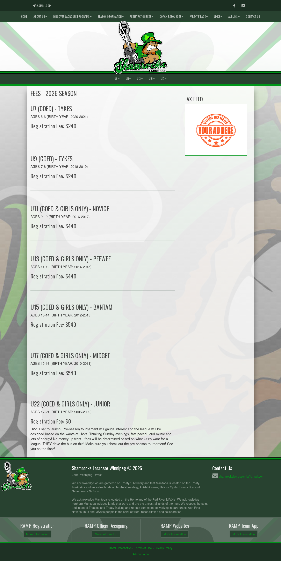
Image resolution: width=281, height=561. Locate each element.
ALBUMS (233, 16)
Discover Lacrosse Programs (71, 16)
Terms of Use (143, 548)
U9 (116, 79)
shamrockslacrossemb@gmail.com (241, 476)
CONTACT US (253, 16)
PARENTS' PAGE (197, 16)
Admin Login (140, 554)
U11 (127, 79)
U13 (139, 79)
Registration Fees (140, 16)
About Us (39, 16)
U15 (151, 79)
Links (217, 16)
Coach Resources (170, 16)
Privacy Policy (163, 548)
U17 (162, 79)
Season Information (110, 16)
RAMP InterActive (120, 548)
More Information (37, 534)
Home (24, 16)
